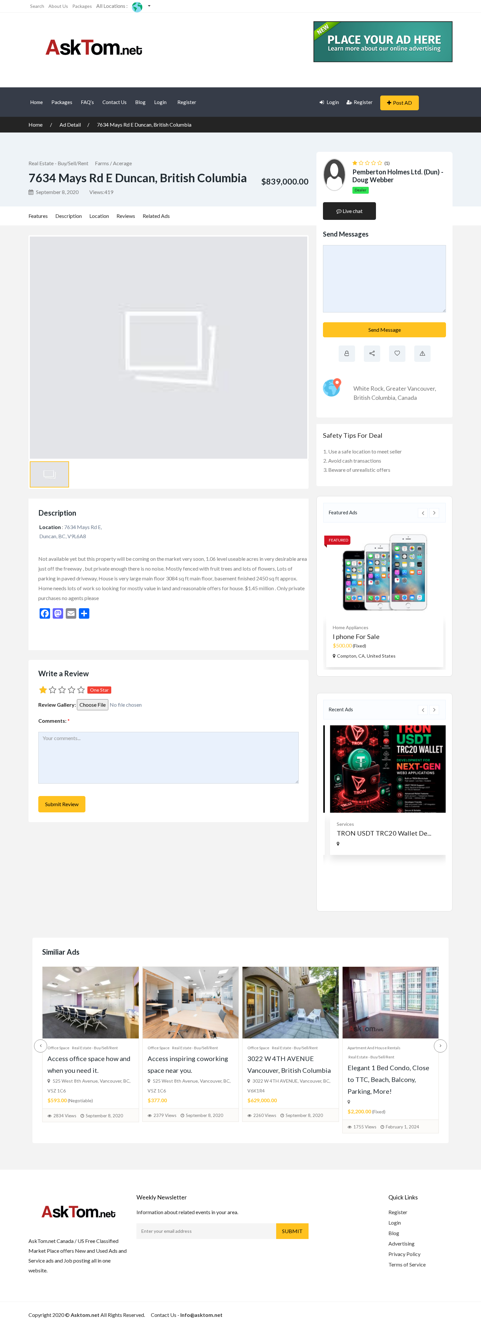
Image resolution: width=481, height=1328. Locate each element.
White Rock (368, 388)
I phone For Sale (355, 636)
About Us (58, 6)
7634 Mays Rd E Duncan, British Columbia (144, 124)
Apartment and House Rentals (374, 1047)
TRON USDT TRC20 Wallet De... (379, 833)
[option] (384, 598)
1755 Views (364, 1126)
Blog (140, 102)
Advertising (401, 1243)
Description (68, 216)
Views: (101, 192)
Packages (82, 6)
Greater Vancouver (410, 388)
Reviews (125, 216)
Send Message (384, 330)
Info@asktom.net (201, 1315)
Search (37, 6)
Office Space (58, 1047)
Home (36, 102)
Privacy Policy (404, 1254)
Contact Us (114, 102)
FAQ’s (87, 102)
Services (341, 824)
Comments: (54, 720)
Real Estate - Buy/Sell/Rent (58, 163)
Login (160, 102)
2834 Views (64, 1115)
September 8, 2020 (57, 192)
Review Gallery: (57, 704)
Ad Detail (70, 124)
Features (38, 216)
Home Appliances (350, 627)
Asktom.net (85, 1315)
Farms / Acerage (113, 163)
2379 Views (164, 1115)
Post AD (402, 102)
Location (99, 216)
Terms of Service (407, 1264)
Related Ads (156, 216)
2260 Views (264, 1115)
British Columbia (374, 397)
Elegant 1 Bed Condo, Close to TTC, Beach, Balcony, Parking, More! (388, 1079)
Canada (407, 397)
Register (186, 102)
